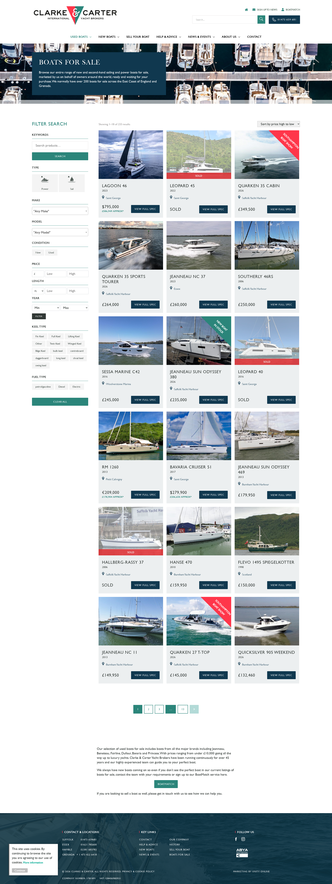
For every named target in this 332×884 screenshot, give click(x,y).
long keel (60, 358)
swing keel (40, 365)
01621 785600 (89, 844)
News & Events (199, 36)
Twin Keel (55, 343)
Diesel (61, 386)
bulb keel (58, 350)
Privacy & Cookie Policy (138, 871)
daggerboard (41, 358)
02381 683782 (89, 849)
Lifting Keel (74, 336)
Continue (20, 870)
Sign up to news (267, 9)
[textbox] (60, 211)
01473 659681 (89, 839)
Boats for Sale (179, 854)
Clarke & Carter (75, 15)
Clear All (60, 401)
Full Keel (56, 336)
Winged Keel (74, 343)
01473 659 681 (287, 19)
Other (38, 343)
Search (60, 156)
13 (182, 709)
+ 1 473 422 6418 (87, 854)
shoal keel (78, 358)
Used (51, 252)
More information (33, 862)
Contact (254, 36)
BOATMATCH (293, 9)
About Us (229, 36)
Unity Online (261, 871)
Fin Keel (39, 336)
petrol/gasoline (43, 386)
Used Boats (79, 36)
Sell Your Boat (138, 36)
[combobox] (60, 211)
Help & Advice (166, 36)
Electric (77, 386)
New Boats (107, 36)
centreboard (77, 350)
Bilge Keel (40, 350)
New (38, 252)
